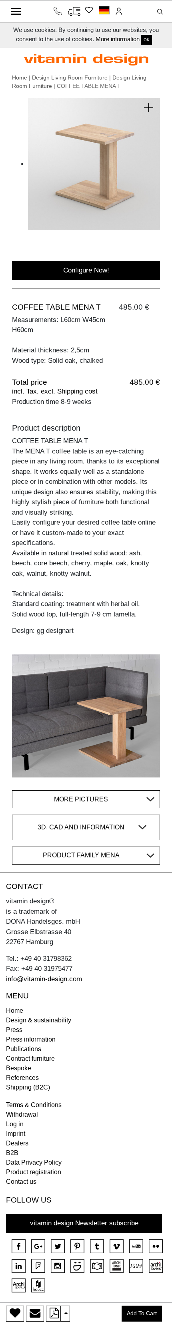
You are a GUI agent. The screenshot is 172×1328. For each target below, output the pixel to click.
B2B (12, 1152)
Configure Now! (86, 270)
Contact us (21, 1181)
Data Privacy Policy (34, 1162)
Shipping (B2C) (28, 1087)
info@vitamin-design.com (44, 979)
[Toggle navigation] (16, 11)
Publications (23, 1049)
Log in (15, 1124)
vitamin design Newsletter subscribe (84, 1223)
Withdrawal (22, 1114)
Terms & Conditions (34, 1104)
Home (19, 77)
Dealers (17, 1143)
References (22, 1077)
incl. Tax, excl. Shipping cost (55, 391)
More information (118, 39)
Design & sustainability (38, 1020)
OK (147, 40)
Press (14, 1029)
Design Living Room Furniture (70, 77)
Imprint (15, 1133)
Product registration (33, 1172)
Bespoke (18, 1068)
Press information (31, 1039)
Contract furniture (30, 1058)
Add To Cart (142, 1313)
